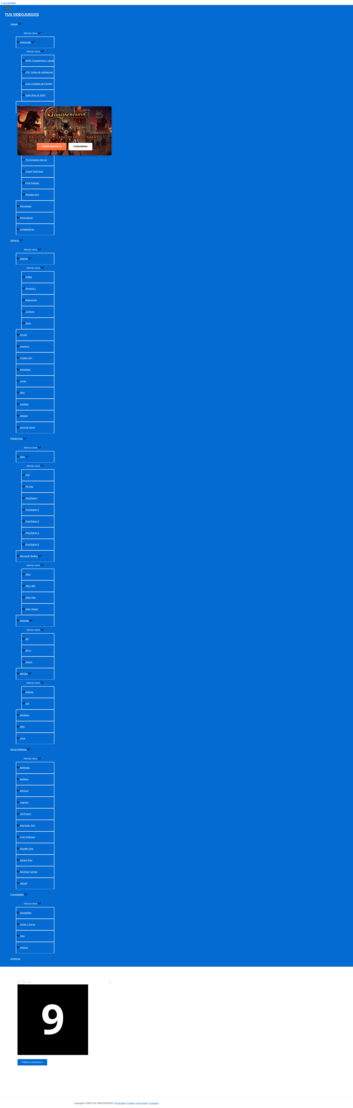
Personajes (25, 206)
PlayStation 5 (32, 544)
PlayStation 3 (32, 521)
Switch (28, 662)
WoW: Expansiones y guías (39, 60)
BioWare (24, 779)
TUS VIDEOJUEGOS (22, 14)
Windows (24, 715)
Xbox (28, 574)
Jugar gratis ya (52, 146)
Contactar (15, 958)
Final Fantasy (32, 183)
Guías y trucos (27, 924)
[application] (19, 24)
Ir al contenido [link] (8, 3)
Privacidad (120, 1103)
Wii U (28, 650)
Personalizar (26, 218)
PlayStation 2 (32, 510)
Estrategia (25, 369)
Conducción (26, 358)
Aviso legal (141, 1103)
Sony (22, 457)
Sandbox (24, 404)
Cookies (131, 1103)
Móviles (24, 673)
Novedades (25, 913)
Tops (22, 936)
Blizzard (24, 791)
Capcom (24, 802)
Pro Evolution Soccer (36, 160)
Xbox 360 (30, 586)
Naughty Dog (26, 848)
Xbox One (30, 597)
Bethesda (25, 767)
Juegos (14, 24)
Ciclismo (29, 311)
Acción (23, 335)
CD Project (25, 814)
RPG (22, 392)
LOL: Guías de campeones (39, 72)
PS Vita (29, 486)
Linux (22, 738)
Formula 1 (30, 288)
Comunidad (80, 146)
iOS (27, 703)
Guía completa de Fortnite (38, 84)
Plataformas (16, 438)
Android (29, 692)
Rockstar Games (28, 872)
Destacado (25, 42)
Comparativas (27, 229)
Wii (27, 639)
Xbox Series (31, 609)
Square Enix (26, 860)
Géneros (14, 240)
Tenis (28, 323)
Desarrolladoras (18, 749)
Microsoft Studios (29, 556)
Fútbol (28, 277)
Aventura (24, 346)
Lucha (23, 381)
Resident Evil (32, 194)
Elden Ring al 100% (35, 95)
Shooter (24, 416)
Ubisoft (23, 883)
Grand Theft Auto (34, 171)
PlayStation (31, 498)
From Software (27, 837)
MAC (22, 726)
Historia (24, 947)
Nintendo (24, 620)
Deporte (24, 258)
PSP (27, 475)
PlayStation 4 (32, 533)
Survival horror (27, 427)
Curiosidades (17, 894)
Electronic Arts (27, 825)
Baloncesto (31, 300)
